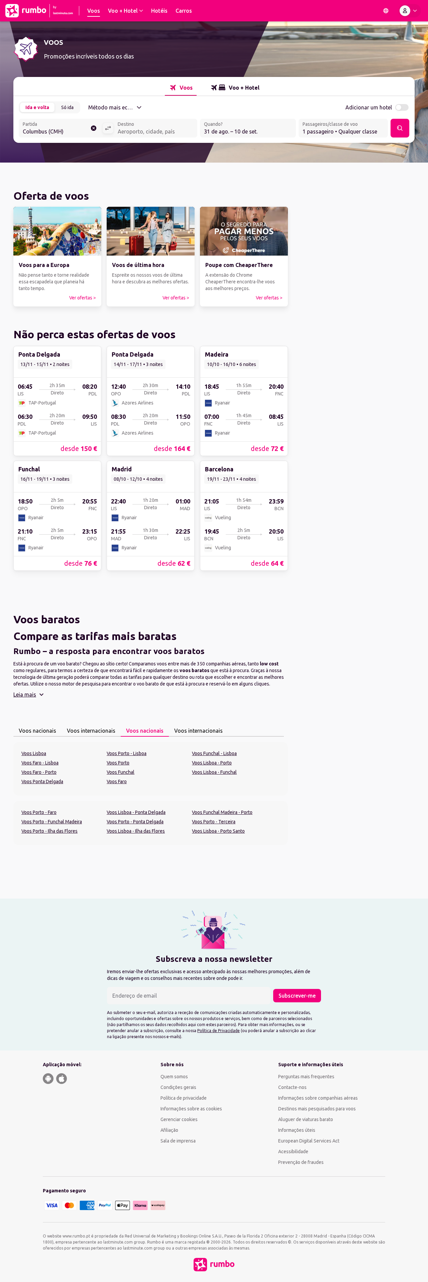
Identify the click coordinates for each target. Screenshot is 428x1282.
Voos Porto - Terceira (213, 821)
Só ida (67, 107)
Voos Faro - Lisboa (40, 762)
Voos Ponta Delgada (42, 781)
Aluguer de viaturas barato (305, 1119)
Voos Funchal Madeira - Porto (222, 812)
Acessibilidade (293, 1151)
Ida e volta (37, 107)
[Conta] (409, 10)
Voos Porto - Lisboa (126, 753)
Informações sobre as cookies (191, 1108)
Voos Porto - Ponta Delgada (135, 821)
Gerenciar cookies (179, 1119)
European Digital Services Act (308, 1140)
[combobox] (60, 129)
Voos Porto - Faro (39, 812)
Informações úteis (296, 1130)
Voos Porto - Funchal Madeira (51, 821)
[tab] (181, 88)
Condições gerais (178, 1087)
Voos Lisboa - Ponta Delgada (136, 812)
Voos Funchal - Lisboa (214, 753)
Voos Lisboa (33, 753)
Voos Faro (117, 781)
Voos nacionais (37, 731)
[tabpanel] (150, 769)
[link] (57, 256)
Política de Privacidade (218, 1030)
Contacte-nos (292, 1087)
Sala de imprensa (178, 1140)
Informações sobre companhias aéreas (318, 1098)
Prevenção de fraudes (301, 1162)
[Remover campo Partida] (93, 128)
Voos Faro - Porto (39, 772)
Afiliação (169, 1130)
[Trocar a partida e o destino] (108, 128)
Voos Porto (118, 762)
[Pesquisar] (400, 128)
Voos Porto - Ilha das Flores (49, 831)
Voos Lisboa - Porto (212, 762)
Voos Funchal (120, 772)
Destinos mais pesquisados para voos (317, 1108)
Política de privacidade (183, 1098)
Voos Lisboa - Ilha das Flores (136, 831)
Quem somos (174, 1076)
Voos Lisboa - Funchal (214, 772)
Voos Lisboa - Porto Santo (218, 831)
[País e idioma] (386, 10)
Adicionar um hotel (368, 107)
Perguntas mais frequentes (306, 1076)
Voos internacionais (91, 731)
